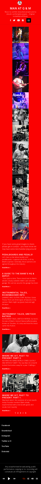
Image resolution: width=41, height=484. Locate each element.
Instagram (6, 436)
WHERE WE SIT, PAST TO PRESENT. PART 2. (15, 357)
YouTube (5, 446)
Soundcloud (7, 431)
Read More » (6, 267)
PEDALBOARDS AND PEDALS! (17, 254)
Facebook (6, 425)
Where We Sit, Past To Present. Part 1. (15, 396)
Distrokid (5, 451)
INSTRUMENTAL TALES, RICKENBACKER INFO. (15, 293)
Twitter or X (6, 441)
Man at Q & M (20, 8)
